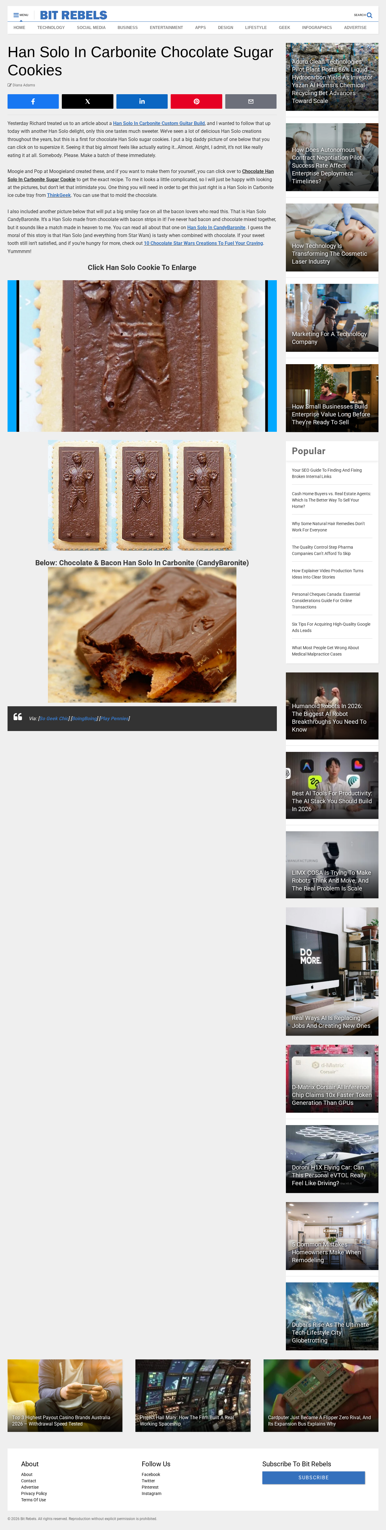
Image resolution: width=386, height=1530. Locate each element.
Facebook (151, 1474)
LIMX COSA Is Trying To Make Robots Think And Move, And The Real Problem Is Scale (331, 880)
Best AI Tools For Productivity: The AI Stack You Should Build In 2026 (332, 801)
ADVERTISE (355, 27)
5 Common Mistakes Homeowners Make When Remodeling (326, 1252)
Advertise (30, 1487)
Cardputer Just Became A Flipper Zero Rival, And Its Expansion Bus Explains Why (319, 1421)
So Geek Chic (53, 718)
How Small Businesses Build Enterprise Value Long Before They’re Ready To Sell (331, 414)
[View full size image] (142, 356)
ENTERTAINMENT (166, 27)
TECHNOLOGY (51, 27)
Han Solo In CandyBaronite (216, 227)
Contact (28, 1480)
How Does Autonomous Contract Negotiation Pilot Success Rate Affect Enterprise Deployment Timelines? (327, 165)
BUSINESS (128, 27)
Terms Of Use (33, 1499)
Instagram (151, 1493)
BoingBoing (84, 718)
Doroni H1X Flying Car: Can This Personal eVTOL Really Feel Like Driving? (329, 1175)
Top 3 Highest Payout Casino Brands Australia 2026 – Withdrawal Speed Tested (61, 1421)
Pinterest (150, 1487)
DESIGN (225, 27)
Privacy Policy (34, 1493)
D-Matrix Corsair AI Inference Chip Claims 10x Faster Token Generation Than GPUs (332, 1094)
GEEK (284, 27)
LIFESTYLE (256, 27)
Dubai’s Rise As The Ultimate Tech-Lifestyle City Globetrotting (330, 1332)
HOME (19, 27)
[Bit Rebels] (70, 16)
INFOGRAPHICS (317, 27)
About (27, 1474)
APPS (200, 27)
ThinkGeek (59, 195)
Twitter (148, 1480)
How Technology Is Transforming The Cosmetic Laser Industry (329, 253)
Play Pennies (114, 718)
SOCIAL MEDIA (91, 27)
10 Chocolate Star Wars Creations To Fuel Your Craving (203, 243)
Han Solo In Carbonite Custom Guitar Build (159, 123)
